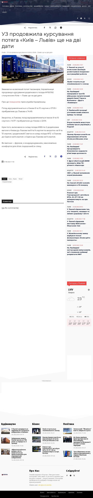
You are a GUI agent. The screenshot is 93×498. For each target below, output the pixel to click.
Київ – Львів (13, 179)
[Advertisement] (48, 181)
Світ (68, 120)
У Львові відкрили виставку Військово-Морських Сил (76, 223)
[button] (89, 18)
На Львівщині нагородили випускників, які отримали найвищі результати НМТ (79, 251)
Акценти (70, 132)
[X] (85, 18)
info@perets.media (44, 485)
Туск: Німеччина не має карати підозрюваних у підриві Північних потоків (82, 454)
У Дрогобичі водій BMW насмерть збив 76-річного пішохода (78, 163)
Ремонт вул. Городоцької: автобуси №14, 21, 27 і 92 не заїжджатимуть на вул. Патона (78, 197)
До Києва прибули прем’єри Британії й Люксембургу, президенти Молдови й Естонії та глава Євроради (82, 441)
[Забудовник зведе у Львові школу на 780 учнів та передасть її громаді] (5, 440)
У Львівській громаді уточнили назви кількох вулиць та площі (78, 112)
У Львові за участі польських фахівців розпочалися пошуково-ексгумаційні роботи (78, 70)
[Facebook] (77, 18)
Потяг (21, 179)
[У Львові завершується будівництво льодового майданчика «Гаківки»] (5, 431)
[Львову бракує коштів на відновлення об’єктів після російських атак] (36, 439)
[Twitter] (74, 476)
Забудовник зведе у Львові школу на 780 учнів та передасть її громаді (19, 441)
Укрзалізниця (7, 182)
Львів (3, 52)
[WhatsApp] (55, 27)
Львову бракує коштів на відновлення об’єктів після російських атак (78, 136)
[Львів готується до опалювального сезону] (36, 431)
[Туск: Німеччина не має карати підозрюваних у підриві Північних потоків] (67, 454)
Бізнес (69, 79)
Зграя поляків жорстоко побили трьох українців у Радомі (79, 124)
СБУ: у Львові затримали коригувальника (78, 174)
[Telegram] (61, 27)
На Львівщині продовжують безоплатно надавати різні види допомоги (77, 150)
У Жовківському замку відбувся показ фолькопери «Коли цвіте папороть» (78, 236)
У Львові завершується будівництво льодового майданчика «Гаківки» (20, 430)
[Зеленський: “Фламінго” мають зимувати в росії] (67, 431)
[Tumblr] (81, 18)
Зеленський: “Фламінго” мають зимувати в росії (82, 429)
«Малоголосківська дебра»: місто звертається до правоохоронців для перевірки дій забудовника (19, 454)
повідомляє (15, 102)
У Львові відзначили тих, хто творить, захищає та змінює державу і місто (78, 211)
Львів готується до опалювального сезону (51, 429)
